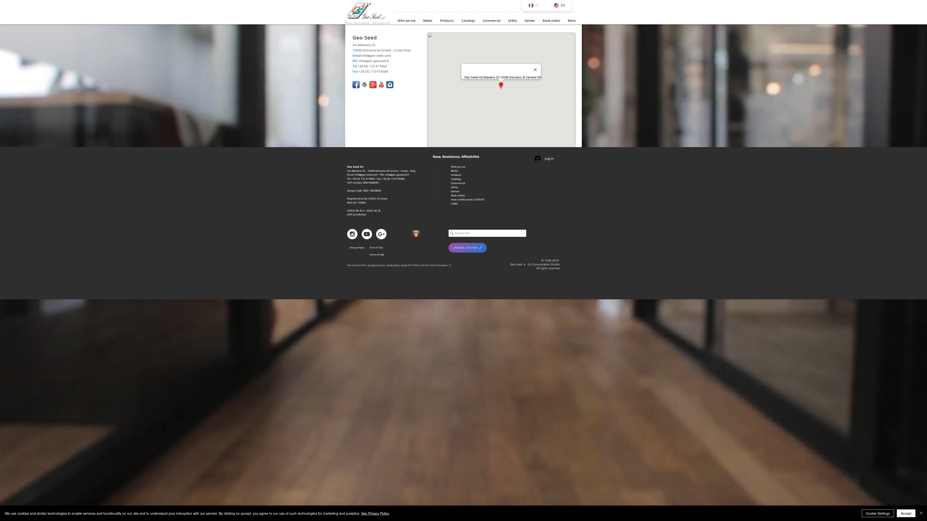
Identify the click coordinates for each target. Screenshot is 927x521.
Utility (454, 187)
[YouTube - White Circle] (367, 234)
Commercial (458, 183)
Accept (906, 513)
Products (456, 174)
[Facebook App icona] (356, 84)
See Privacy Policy (375, 513)
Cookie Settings (878, 513)
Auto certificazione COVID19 (467, 199)
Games (455, 191)
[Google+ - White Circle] (381, 234)
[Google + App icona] (373, 84)
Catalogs (456, 179)
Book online (458, 195)
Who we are (458, 166)
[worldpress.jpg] (364, 84)
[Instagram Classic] (389, 84)
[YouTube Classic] (381, 84)
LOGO (454, 203)
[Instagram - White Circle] (352, 234)
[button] (427, 18)
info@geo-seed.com (376, 55)
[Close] (921, 513)
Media (454, 170)
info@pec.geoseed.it (374, 61)
